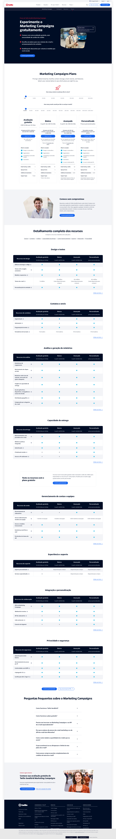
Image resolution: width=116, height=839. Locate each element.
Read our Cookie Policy (93, 837)
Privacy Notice (40, 833)
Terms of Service (59, 833)
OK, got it (71, 837)
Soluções (46, 4)
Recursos (64, 4)
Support (103, 1)
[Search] (87, 4)
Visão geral (59, 9)
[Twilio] (9, 5)
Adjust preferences (83, 837)
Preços (71, 4)
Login (108, 1)
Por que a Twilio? (55, 4)
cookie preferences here (79, 832)
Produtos (38, 4)
